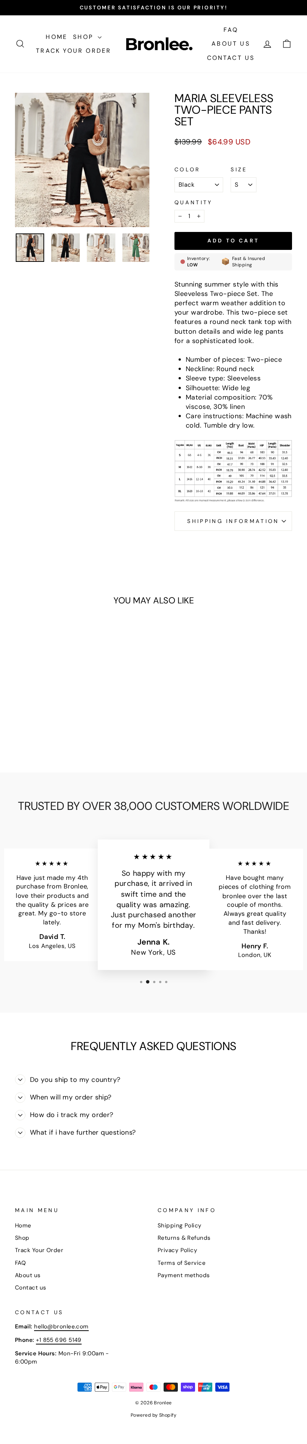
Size (239, 169)
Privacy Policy (177, 1250)
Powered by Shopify (153, 1415)
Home (56, 37)
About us (231, 44)
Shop (84, 37)
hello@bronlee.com (61, 1326)
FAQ (231, 30)
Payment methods (184, 1275)
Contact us (231, 58)
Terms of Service (182, 1263)
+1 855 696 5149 (59, 1340)
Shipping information (233, 521)
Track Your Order (73, 51)
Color (187, 169)
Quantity (193, 202)
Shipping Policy (180, 1225)
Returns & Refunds (184, 1238)
